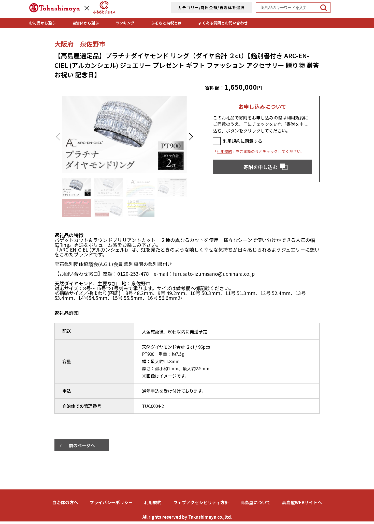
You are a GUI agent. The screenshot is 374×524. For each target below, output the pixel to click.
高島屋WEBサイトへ (302, 502)
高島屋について (255, 502)
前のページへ (82, 445)
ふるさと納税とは (166, 22)
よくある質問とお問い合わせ (223, 22)
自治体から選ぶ (85, 22)
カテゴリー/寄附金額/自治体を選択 (211, 7)
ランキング (125, 22)
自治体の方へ (65, 502)
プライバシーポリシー (111, 502)
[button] (191, 136)
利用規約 (224, 151)
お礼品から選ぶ (42, 22)
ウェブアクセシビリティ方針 (201, 502)
